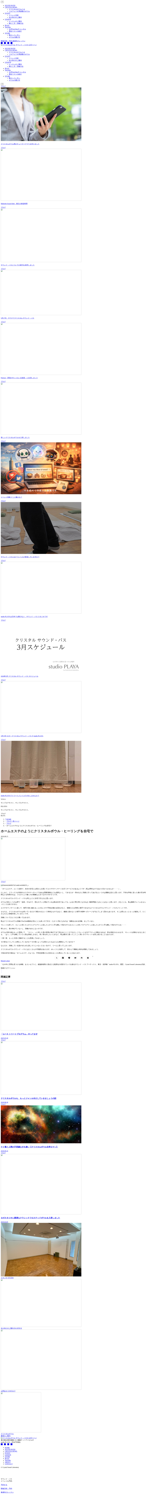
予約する (4, 1485)
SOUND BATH (10, 5)
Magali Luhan (5, 961)
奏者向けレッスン (18, 41)
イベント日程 (14, 15)
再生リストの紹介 (15, 31)
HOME (7, 1447)
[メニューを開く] (2, 84)
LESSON (8, 19)
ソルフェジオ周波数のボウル (19, 11)
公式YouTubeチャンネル (17, 29)
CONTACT (9, 1464)
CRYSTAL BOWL (11, 7)
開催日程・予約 (6, 41)
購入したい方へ (14, 35)
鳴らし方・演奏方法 (16, 23)
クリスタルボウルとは (17, 9)
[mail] (11, 43)
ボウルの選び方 (14, 37)
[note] (8, 43)
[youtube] (2, 43)
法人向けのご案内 (15, 17)
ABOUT (8, 1462)
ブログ (3, 86)
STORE (7, 33)
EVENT (7, 13)
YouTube (8, 27)
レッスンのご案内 (15, 21)
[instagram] (5, 43)
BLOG (7, 25)
